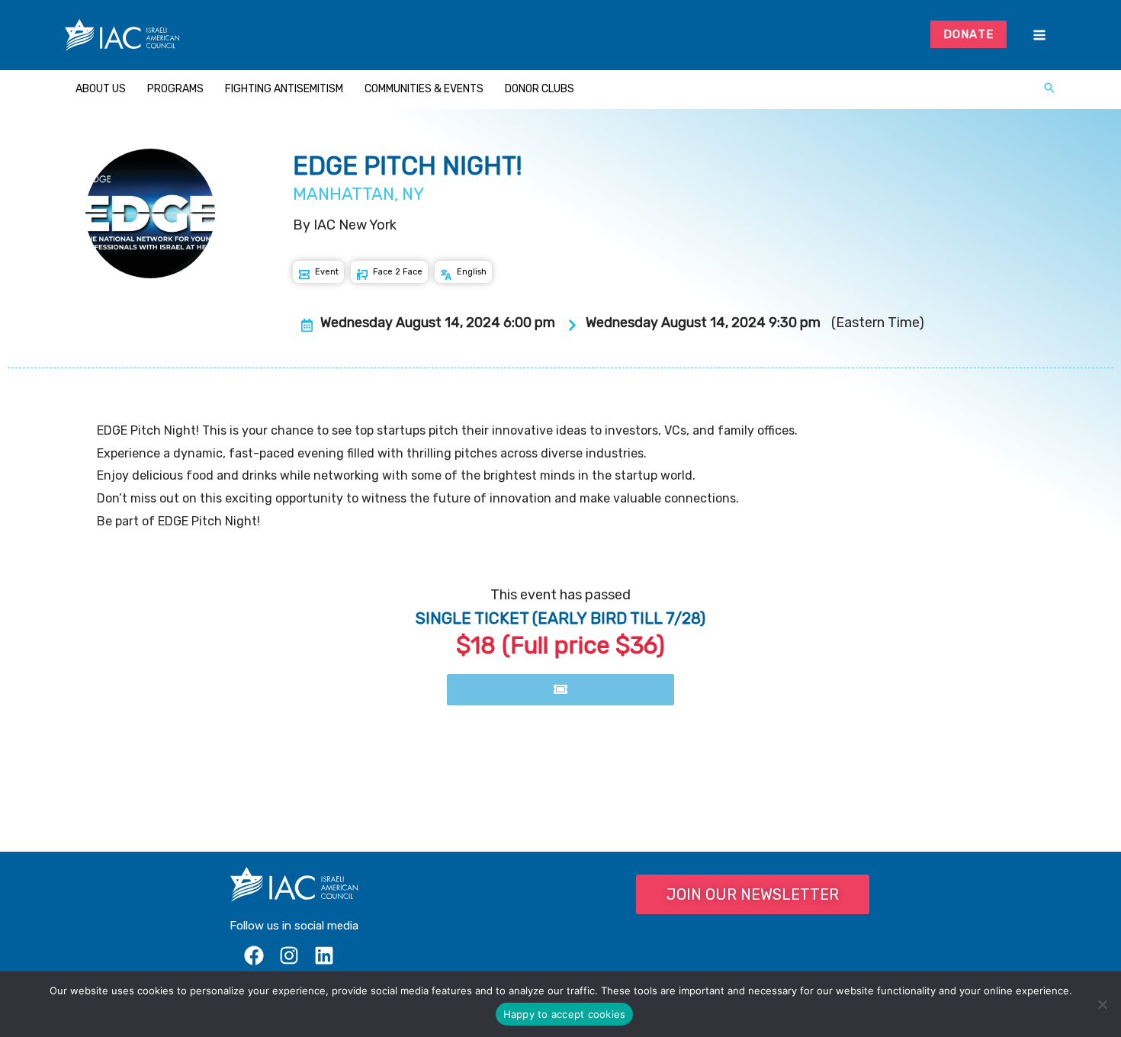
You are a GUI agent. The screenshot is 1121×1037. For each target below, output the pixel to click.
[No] (1102, 1004)
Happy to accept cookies (564, 1014)
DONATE (968, 34)
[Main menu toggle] (1039, 35)
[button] (1049, 89)
